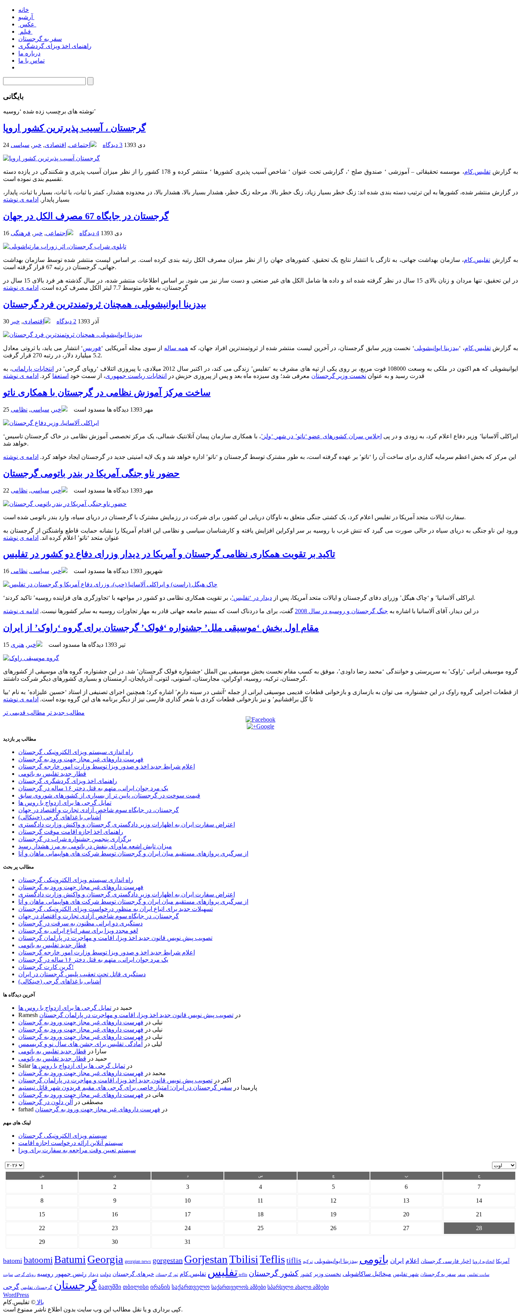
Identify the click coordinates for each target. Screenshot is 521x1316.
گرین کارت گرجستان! (46, 967)
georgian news (138, 1261)
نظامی (19, 409)
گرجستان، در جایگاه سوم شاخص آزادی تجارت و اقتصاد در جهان (98, 810)
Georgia (105, 1259)
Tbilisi (243, 1259)
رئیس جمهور (71, 1274)
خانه (23, 9)
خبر (37, 145)
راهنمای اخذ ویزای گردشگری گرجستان (67, 781)
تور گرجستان (167, 1274)
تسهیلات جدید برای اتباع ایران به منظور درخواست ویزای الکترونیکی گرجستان (115, 909)
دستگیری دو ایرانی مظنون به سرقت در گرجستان (80, 923)
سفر (461, 1274)
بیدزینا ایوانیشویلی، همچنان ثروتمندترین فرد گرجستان (104, 304)
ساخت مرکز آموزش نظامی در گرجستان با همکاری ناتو (107, 392)
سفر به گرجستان (40, 39)
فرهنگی (21, 233)
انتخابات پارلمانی (33, 368)
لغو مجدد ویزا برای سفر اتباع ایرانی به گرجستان (78, 930)
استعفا (60, 376)
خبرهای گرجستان (133, 1274)
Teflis (272, 1259)
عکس (27, 24)
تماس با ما (31, 60)
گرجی (11, 1286)
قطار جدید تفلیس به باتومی (52, 773)
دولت (105, 1274)
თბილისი (136, 1287)
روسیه (45, 1274)
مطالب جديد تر (66, 712)
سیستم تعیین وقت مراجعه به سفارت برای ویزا (77, 1150)
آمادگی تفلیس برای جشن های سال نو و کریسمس (80, 1044)
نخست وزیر (327, 1274)
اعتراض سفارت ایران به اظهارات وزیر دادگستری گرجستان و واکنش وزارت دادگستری (126, 824)
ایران (397, 1260)
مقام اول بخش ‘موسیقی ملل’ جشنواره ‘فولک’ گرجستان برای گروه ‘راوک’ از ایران (161, 628)
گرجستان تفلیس (36, 1287)
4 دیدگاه (89, 233)
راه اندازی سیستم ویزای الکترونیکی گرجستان (75, 752)
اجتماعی (79, 145)
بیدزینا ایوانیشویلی (436, 348)
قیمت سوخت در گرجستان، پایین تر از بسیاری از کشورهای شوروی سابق (109, 795)
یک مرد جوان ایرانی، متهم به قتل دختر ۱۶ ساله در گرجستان (93, 788)
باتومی (374, 1259)
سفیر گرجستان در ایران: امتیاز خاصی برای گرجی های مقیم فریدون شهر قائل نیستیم (125, 1087)
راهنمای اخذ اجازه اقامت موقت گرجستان (70, 831)
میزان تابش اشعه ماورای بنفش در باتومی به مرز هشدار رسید (95, 846)
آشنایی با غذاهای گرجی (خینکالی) (59, 817)
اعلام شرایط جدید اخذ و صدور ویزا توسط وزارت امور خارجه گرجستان (106, 766)
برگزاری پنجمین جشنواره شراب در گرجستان (74, 839)
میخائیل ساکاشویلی (367, 1274)
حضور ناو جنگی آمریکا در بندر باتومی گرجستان (91, 473)
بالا (39, 1302)
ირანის (160, 1287)
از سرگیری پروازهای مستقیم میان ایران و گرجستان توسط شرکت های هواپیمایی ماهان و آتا (133, 853)
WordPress (16, 1295)
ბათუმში (109, 1287)
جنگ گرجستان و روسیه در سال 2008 (341, 611)
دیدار (93, 1274)
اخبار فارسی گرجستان (446, 1261)
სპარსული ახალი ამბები (298, 1287)
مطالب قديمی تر (24, 712)
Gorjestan (206, 1259)
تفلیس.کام (477, 171)
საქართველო (191, 1287)
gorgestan (168, 1260)
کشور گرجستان (274, 1273)
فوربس (92, 348)
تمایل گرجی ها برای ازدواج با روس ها (64, 802)
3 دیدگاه (112, 145)
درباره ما (29, 53)
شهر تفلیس (406, 1274)
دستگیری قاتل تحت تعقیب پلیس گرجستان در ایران (82, 974)
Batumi (70, 1259)
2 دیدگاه (66, 321)
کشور (306, 1274)
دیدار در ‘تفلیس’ (252, 597)
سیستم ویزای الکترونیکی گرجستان (62, 1135)
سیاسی (20, 145)
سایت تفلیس (478, 1274)
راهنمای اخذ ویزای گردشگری (55, 46)
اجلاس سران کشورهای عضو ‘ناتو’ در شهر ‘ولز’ (321, 436)
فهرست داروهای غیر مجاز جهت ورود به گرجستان (80, 759)
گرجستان (75, 1285)
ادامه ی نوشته (21, 199)
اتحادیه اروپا (483, 1261)
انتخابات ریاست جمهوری (136, 376)
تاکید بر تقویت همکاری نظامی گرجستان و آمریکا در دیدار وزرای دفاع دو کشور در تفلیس (169, 554)
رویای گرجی (24, 1274)
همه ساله (176, 348)
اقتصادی (55, 145)
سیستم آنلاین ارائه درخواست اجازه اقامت (70, 1143)
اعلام (412, 1260)
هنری (17, 644)
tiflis (293, 1260)
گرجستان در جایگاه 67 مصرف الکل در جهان (86, 216)
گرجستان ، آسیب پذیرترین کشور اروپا (74, 128)
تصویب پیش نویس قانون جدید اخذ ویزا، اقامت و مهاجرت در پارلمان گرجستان (115, 938)
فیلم (25, 31)
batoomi (38, 1260)
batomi (12, 1260)
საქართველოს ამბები (238, 1287)
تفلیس (222, 1272)
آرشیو (26, 17)
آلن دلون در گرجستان (45, 1102)
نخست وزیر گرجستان (338, 376)
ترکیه (308, 1261)
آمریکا (503, 1261)
